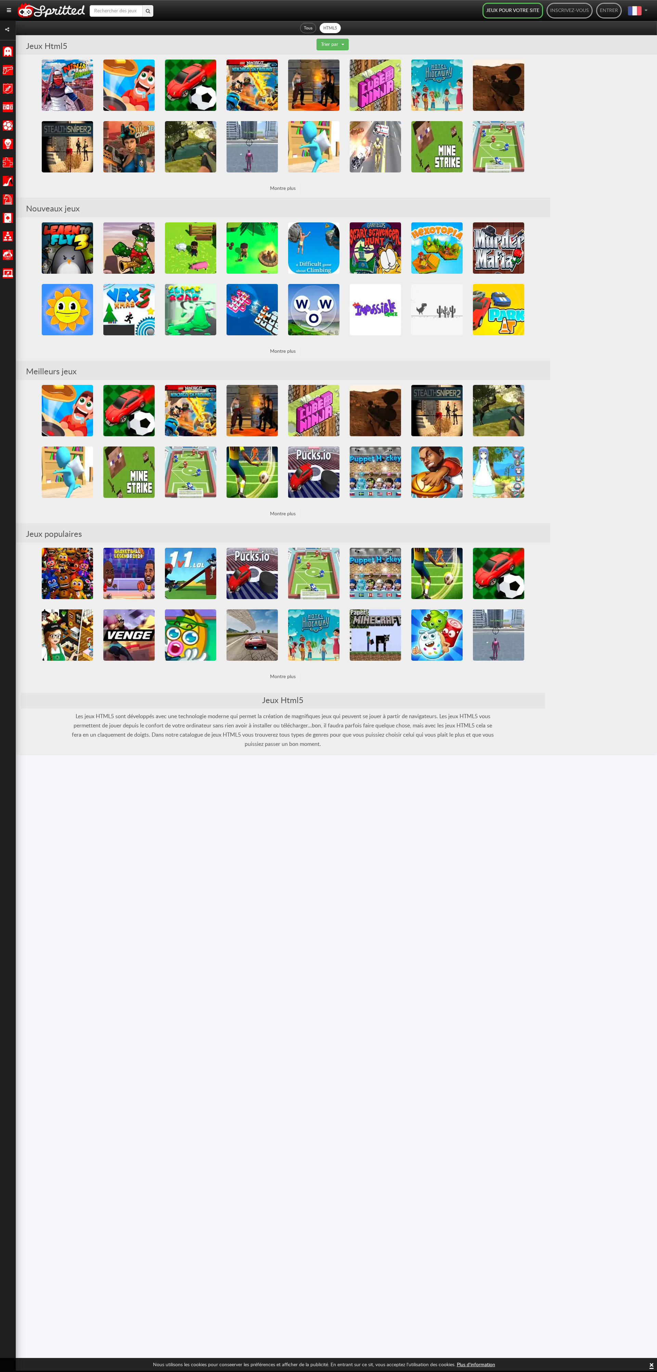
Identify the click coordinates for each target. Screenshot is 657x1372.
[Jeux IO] (6, 273)
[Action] (6, 70)
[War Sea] (252, 309)
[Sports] (6, 125)
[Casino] (6, 218)
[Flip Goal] (498, 146)
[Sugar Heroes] (437, 635)
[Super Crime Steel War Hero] (375, 146)
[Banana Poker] (190, 635)
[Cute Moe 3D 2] (498, 472)
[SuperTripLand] (67, 309)
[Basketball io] (437, 472)
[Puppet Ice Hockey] (375, 472)
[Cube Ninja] (375, 85)
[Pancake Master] (129, 85)
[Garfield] (375, 248)
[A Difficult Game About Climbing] (313, 248)
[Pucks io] (313, 472)
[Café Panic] (67, 635)
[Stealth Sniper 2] (67, 146)
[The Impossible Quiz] (375, 309)
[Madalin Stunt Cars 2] (252, 635)
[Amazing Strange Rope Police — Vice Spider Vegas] (252, 146)
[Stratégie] (6, 144)
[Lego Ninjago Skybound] (252, 85)
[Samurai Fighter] (313, 85)
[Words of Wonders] (313, 309)
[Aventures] (6, 88)
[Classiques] (6, 52)
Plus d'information (476, 1364)
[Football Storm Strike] (252, 472)
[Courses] (6, 107)
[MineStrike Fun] (437, 146)
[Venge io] (129, 635)
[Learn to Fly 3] (67, 248)
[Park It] (498, 309)
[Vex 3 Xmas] (129, 309)
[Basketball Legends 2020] (129, 573)
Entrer (609, 10)
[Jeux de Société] (6, 199)
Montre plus (283, 188)
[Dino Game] (437, 309)
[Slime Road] (190, 309)
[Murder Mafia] (498, 248)
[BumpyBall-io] (190, 85)
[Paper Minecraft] (375, 635)
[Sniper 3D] (498, 85)
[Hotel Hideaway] (437, 85)
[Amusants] (6, 255)
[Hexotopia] (437, 248)
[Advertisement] (601, 162)
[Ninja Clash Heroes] (67, 85)
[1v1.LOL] (190, 573)
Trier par (329, 44)
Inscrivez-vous (569, 10)
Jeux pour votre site (512, 10)
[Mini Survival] (252, 248)
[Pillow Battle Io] (313, 146)
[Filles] (6, 181)
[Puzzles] (6, 162)
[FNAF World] (67, 573)
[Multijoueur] (6, 236)
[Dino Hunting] (190, 146)
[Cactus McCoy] (129, 248)
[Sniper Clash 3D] (129, 146)
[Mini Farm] (190, 248)
